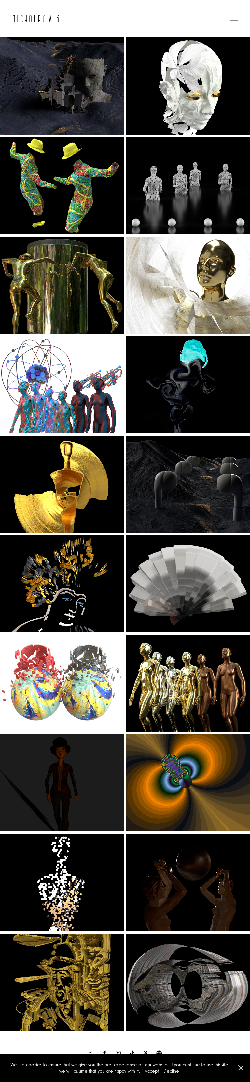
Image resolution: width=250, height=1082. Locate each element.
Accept (152, 1071)
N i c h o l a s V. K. (36, 18)
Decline (171, 1071)
